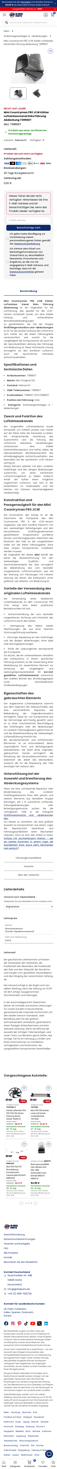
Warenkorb (29, 1464)
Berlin (6, 1412)
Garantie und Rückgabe (17, 1243)
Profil (53, 1466)
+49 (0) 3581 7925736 (20, 1293)
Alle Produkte (11, 1252)
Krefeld (7, 1455)
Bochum (40, 1426)
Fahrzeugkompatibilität (28, 857)
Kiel (32, 1445)
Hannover (8, 1426)
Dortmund (9, 1421)
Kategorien (15, 1466)
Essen (18, 1421)
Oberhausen (27, 1455)
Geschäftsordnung (14, 1234)
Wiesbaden (33, 1436)
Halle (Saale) (10, 1450)
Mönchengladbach (28, 1440)
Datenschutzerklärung (27, 243)
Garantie (28, 866)
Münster (36, 1431)
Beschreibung (28, 291)
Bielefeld (20, 1431)
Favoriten (42, 1466)
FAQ (6, 1248)
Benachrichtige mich (28, 227)
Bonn (28, 1431)
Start (4, 1466)
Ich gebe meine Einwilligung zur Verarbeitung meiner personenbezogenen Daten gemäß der (30, 238)
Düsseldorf (39, 1417)
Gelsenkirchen (10, 1440)
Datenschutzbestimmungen (19, 1239)
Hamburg (15, 1412)
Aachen (40, 1445)
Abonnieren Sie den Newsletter (21, 1262)
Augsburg (21, 1436)
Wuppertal (9, 1431)
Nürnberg (19, 1426)
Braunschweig (11, 1445)
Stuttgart (27, 1417)
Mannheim (9, 1436)
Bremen (35, 1421)
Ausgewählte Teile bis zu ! (27, 9)
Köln (35, 1412)
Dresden (45, 1421)
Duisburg (30, 1426)
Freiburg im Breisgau (42, 1450)
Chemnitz (24, 1445)
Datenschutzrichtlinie (22, 271)
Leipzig (26, 1421)
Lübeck (15, 1455)
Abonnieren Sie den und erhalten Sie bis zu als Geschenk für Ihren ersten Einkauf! (27, 3)
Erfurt (37, 1455)
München (26, 1412)
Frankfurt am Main (12, 1417)
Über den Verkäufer (28, 874)
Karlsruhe (46, 1431)
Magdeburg (24, 1450)
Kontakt (8, 1257)
